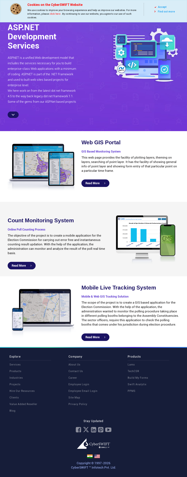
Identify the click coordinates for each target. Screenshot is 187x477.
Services (15, 364)
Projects (14, 384)
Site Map (74, 397)
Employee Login (78, 384)
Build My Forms (138, 377)
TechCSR (133, 371)
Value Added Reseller (23, 404)
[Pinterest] (100, 429)
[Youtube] (108, 429)
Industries (16, 377)
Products (15, 371)
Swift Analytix (137, 384)
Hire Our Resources (22, 390)
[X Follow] (86, 429)
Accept (162, 6)
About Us (74, 364)
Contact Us (75, 371)
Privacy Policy (77, 404)
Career (72, 377)
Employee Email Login (83, 390)
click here (55, 13)
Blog (12, 410)
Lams (131, 364)
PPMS (132, 390)
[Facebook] (78, 429)
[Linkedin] (93, 429)
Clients (14, 397)
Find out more (166, 11)
